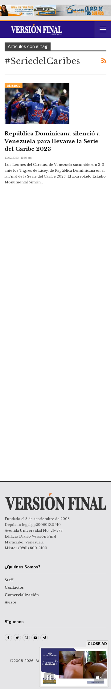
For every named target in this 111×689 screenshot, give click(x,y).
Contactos (14, 587)
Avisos (11, 602)
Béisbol (13, 85)
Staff (9, 580)
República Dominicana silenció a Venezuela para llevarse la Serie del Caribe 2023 (52, 141)
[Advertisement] (55, 236)
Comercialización (22, 595)
